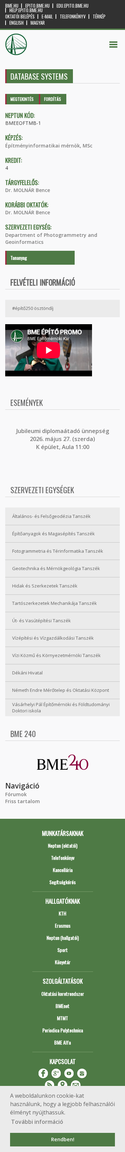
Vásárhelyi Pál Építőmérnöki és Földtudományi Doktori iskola (61, 707)
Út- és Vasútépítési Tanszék (41, 620)
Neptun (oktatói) (62, 845)
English (16, 23)
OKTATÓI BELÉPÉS (20, 16)
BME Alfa (62, 1042)
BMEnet (62, 1005)
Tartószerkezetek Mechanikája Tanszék (54, 603)
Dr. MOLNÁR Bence (27, 190)
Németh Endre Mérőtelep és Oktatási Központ (60, 690)
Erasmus (62, 925)
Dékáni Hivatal (27, 673)
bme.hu (11, 5)
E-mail (47, 16)
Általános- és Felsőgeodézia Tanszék (51, 516)
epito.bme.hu (37, 5)
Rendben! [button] (62, 1139)
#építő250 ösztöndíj (32, 308)
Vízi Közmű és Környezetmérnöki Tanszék (56, 655)
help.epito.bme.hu (26, 10)
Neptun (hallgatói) (63, 937)
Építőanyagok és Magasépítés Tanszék (53, 533)
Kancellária (63, 869)
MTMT (62, 1018)
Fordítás (52, 99)
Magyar (38, 23)
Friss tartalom (22, 801)
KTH (62, 913)
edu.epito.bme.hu (73, 5)
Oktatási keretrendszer (62, 993)
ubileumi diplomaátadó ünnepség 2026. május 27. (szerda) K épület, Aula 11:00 (63, 439)
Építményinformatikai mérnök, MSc (48, 145)
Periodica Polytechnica (62, 1030)
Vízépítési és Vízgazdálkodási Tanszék (53, 638)
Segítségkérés (62, 882)
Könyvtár (62, 962)
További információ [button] (37, 1122)
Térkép (99, 16)
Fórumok (16, 794)
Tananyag (18, 257)
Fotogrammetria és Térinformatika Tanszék (57, 551)
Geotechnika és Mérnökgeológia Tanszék (56, 568)
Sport (62, 949)
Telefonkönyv (73, 16)
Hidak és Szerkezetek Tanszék (44, 586)
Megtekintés (22, 99)
